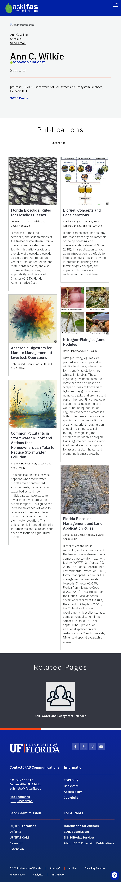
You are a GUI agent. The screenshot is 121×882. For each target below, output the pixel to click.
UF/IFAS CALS (20, 837)
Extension (17, 849)
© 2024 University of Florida (25, 868)
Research (16, 843)
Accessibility (73, 792)
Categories (58, 142)
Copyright (71, 797)
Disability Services (95, 868)
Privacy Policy (17, 874)
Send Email (18, 43)
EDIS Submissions (77, 831)
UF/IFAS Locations (23, 826)
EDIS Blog (71, 780)
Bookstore (71, 786)
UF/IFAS (15, 831)
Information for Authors (81, 826)
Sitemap (54, 868)
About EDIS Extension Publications (89, 843)
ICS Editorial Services (79, 837)
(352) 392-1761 (21, 801)
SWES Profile (19, 98)
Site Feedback (20, 797)
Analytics (38, 874)
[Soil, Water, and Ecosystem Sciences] (60, 696)
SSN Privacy (57, 874)
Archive (72, 868)
